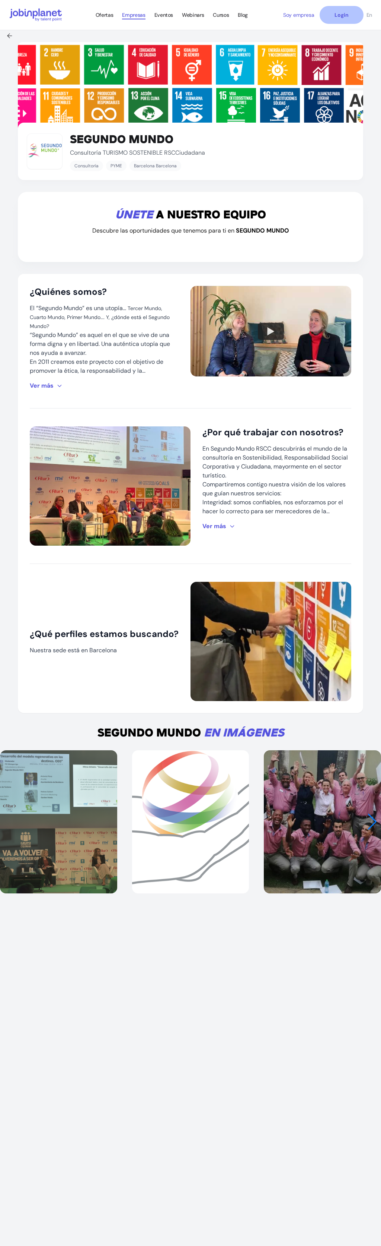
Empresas (133, 15)
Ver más (42, 385)
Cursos (221, 15)
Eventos (163, 15)
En (369, 15)
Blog (243, 15)
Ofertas (104, 15)
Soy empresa (298, 15)
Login (341, 15)
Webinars (193, 15)
